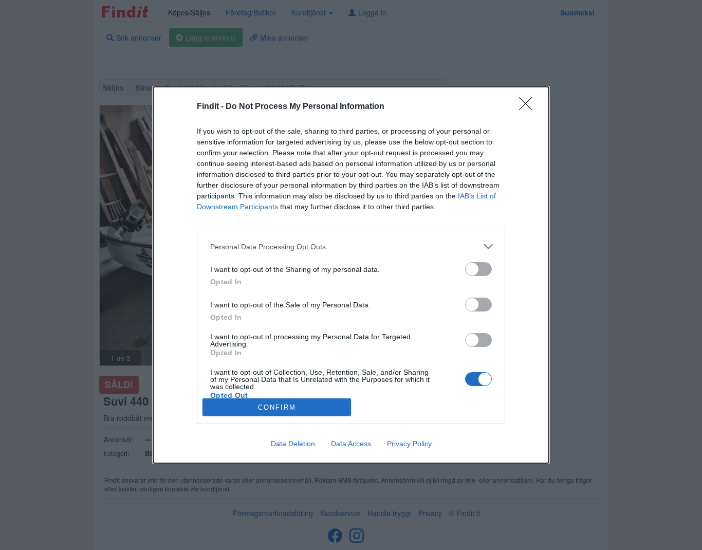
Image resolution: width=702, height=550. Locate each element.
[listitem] (351, 246)
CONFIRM (277, 407)
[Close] (529, 107)
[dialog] (351, 275)
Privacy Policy (409, 443)
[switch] (478, 269)
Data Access (351, 443)
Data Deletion (293, 443)
